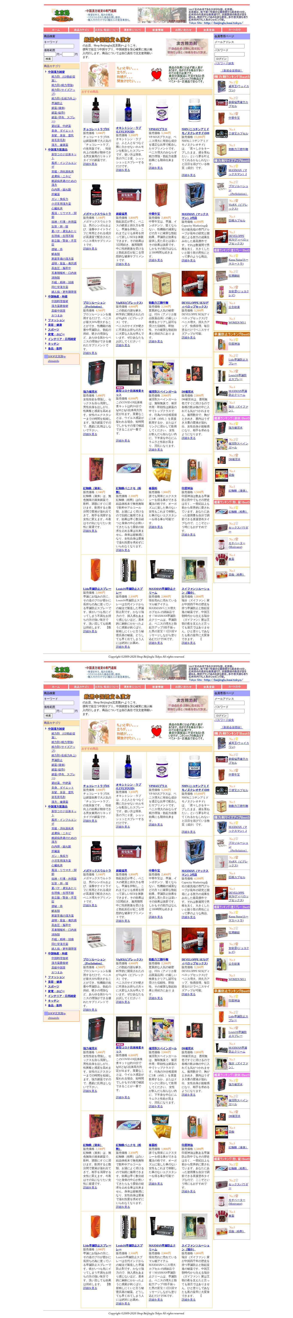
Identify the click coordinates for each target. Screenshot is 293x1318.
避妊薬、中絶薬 (61, 126)
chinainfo (53, 361)
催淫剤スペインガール (163, 391)
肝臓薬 (55, 194)
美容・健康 (55, 324)
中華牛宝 (154, 213)
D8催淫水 (187, 391)
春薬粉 (153, 488)
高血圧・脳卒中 (61, 268)
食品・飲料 (55, 348)
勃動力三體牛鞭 (158, 302)
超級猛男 (121, 213)
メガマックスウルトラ (97, 213)
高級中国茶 (58, 310)
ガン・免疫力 (59, 199)
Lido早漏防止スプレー (97, 588)
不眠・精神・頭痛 (62, 282)
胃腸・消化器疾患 (62, 171)
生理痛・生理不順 (62, 236)
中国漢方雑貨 (56, 71)
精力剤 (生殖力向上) (63, 98)
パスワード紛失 (224, 63)
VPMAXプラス (158, 129)
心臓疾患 (57, 208)
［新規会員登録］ (232, 70)
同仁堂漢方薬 (59, 287)
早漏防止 (57, 103)
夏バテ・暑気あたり (64, 231)
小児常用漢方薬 (61, 203)
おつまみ (57, 315)
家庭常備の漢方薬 (62, 258)
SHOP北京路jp (57, 356)
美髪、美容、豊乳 (62, 135)
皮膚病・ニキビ (61, 176)
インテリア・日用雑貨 (62, 339)
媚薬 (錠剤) (58, 112)
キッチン (53, 343)
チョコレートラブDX (96, 129)
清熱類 (55, 277)
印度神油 (187, 488)
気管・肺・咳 (59, 226)
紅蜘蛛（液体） (93, 488)
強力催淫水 (90, 391)
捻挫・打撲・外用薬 (64, 221)
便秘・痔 (57, 249)
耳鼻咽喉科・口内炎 (64, 272)
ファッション (56, 320)
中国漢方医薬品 (58, 149)
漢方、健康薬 (59, 144)
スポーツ (53, 329)
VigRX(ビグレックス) (129, 302)
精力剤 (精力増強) (62, 85)
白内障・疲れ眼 (61, 189)
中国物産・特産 (58, 296)
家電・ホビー (56, 334)
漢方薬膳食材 (59, 306)
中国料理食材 (59, 301)
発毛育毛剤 (58, 140)
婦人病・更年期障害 (64, 291)
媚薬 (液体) (58, 108)
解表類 (55, 254)
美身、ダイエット (62, 130)
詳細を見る (90, 164)
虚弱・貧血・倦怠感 (64, 263)
